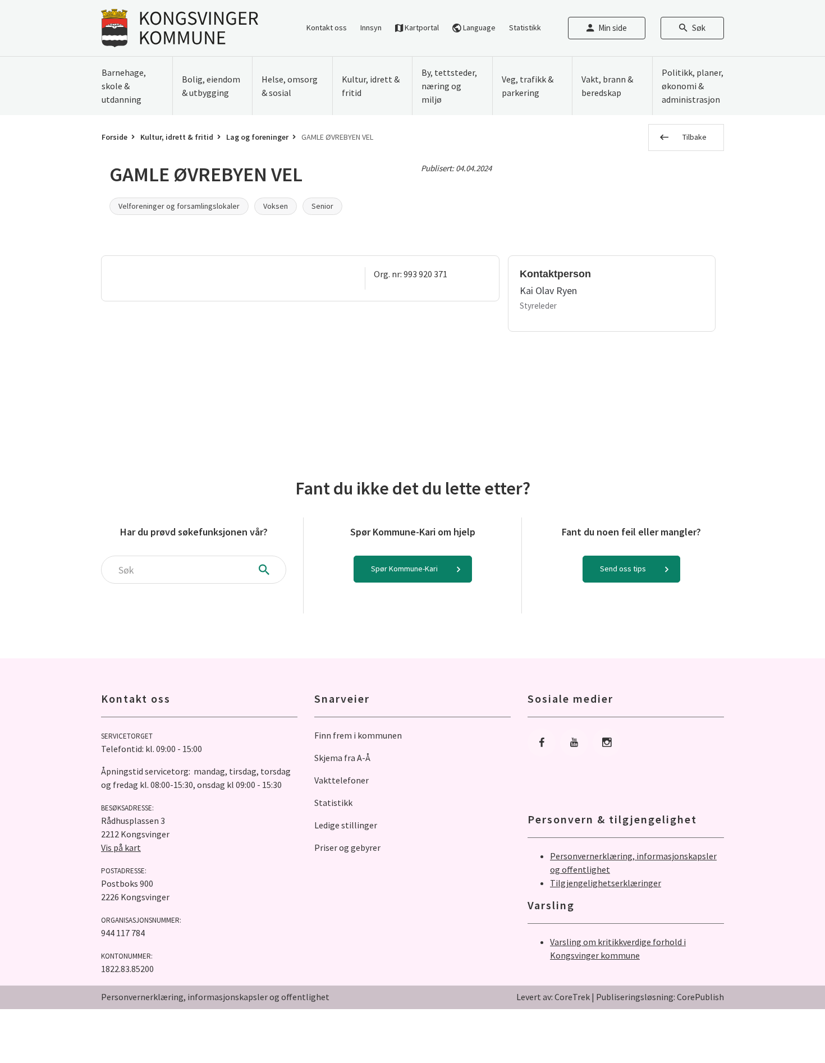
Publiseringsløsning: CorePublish (660, 996)
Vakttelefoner (341, 780)
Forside (114, 137)
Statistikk (525, 27)
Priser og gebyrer (347, 847)
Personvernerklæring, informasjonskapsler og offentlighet (215, 996)
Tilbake (694, 137)
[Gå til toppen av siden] (788, 1026)
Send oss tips (623, 568)
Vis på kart (121, 847)
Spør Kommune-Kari (404, 568)
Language (478, 27)
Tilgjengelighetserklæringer (605, 882)
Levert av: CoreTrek (553, 996)
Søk (698, 27)
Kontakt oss (326, 27)
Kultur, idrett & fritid (176, 137)
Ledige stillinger (345, 825)
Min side (612, 27)
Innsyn (371, 27)
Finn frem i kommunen (358, 735)
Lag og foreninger (257, 137)
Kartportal (421, 27)
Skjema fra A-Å (342, 757)
